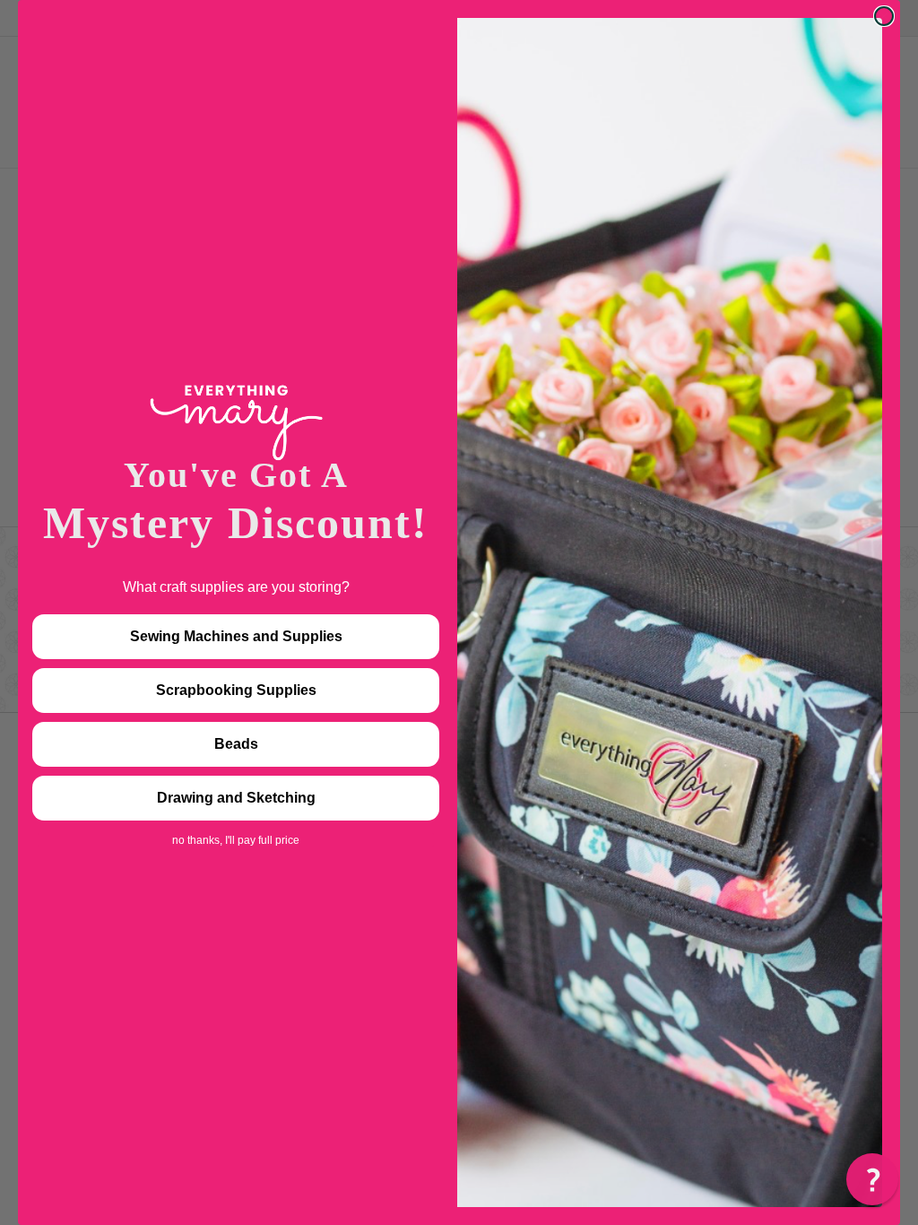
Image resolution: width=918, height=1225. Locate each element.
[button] (872, 1179)
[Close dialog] (884, 16)
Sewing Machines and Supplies (236, 636)
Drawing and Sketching (236, 797)
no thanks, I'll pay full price (235, 840)
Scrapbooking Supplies (236, 690)
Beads (236, 744)
